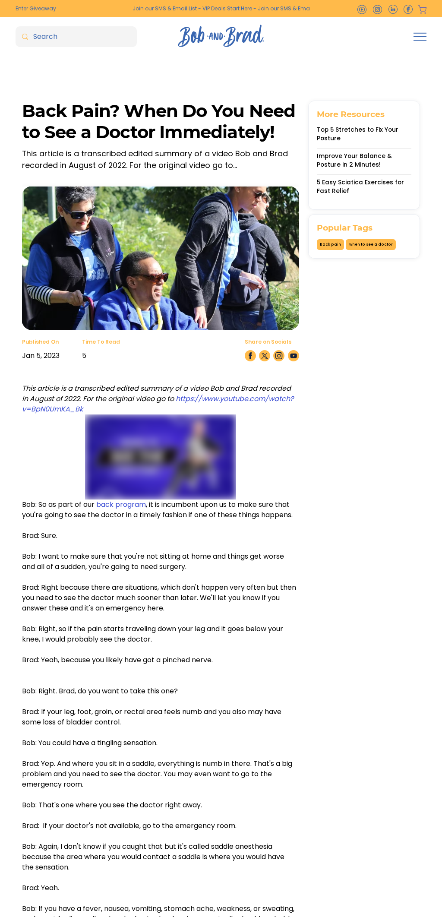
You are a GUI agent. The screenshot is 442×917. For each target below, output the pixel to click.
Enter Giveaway (36, 8)
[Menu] (420, 36)
